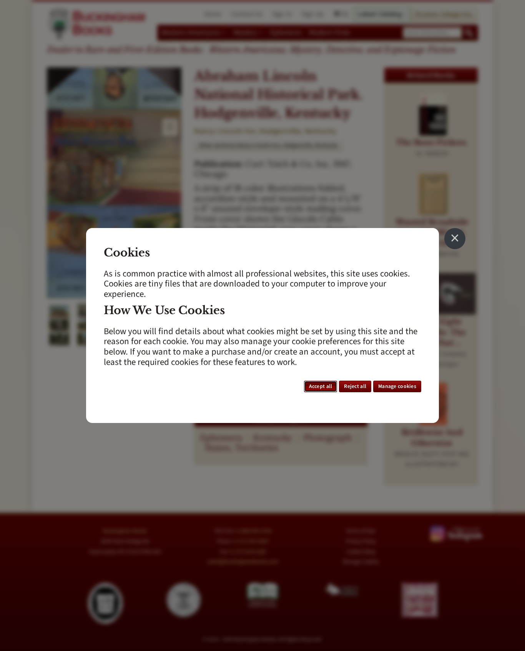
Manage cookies (397, 386)
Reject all (355, 386)
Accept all (320, 386)
